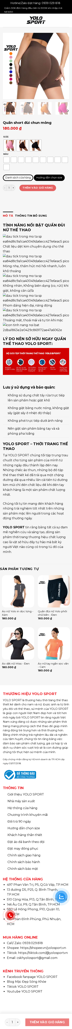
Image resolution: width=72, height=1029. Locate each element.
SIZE (5, 137)
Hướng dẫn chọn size (49, 177)
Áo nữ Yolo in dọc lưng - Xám (17, 613)
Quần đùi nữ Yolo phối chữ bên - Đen (52, 613)
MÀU (5, 154)
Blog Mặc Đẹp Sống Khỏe (26, 981)
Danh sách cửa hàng (18, 177)
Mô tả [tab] (8, 215)
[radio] (9, 145)
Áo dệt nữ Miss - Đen (16, 663)
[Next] (63, 66)
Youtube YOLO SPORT (24, 991)
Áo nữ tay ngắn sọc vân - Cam (53, 665)
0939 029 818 (51, 3)
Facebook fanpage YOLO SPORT (32, 977)
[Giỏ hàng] (67, 20)
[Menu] (6, 20)
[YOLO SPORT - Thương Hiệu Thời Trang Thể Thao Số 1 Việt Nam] (36, 20)
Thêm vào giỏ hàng (37, 187)
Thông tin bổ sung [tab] (31, 215)
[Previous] (9, 66)
